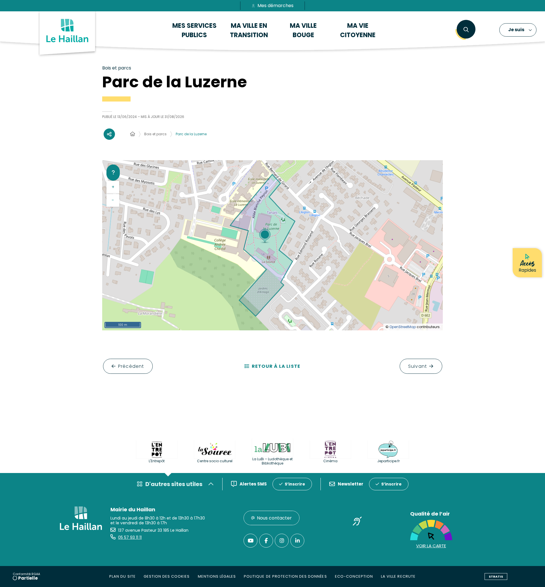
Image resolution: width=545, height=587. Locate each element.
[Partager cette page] (109, 134)
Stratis (496, 576)
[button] (466, 30)
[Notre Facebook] (266, 541)
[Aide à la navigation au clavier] (113, 172)
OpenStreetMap (402, 326)
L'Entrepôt (157, 461)
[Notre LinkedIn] (297, 541)
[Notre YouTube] (250, 541)
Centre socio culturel (214, 461)
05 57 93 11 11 (130, 537)
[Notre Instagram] (282, 541)
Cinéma (330, 461)
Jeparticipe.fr (388, 461)
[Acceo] (357, 522)
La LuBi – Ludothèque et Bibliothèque (272, 461)
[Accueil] (132, 134)
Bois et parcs (155, 134)
